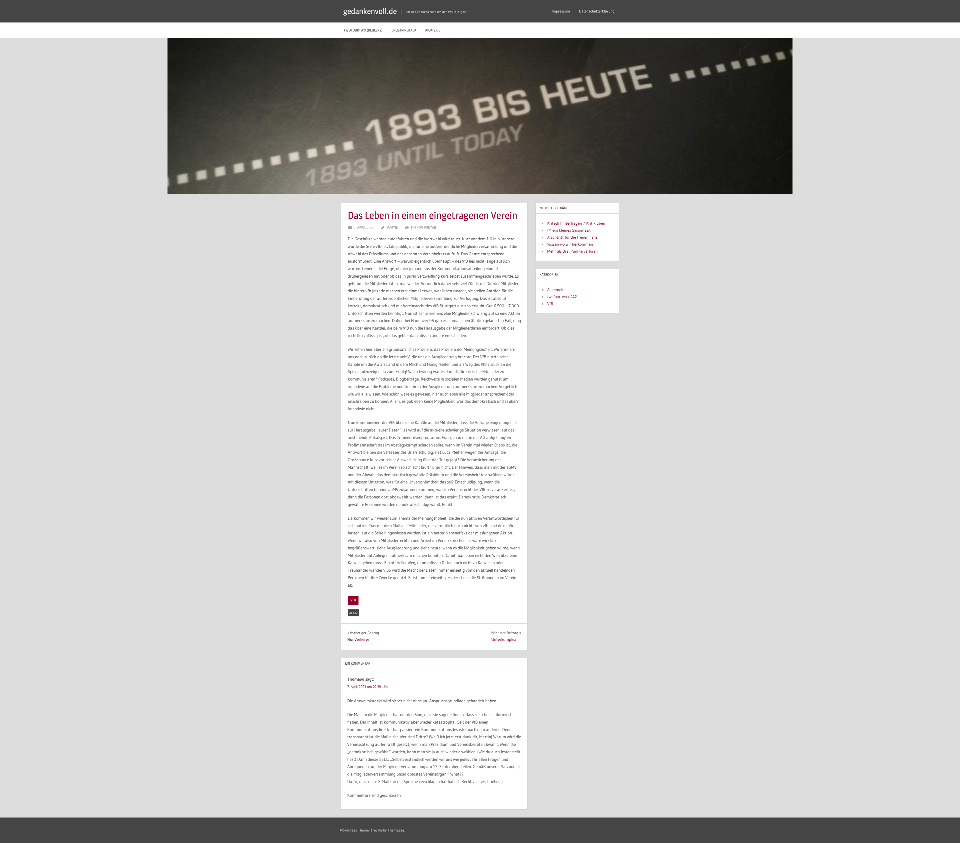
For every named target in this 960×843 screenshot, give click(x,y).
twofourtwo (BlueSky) (363, 30)
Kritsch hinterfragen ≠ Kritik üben (576, 223)
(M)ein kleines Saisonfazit (569, 230)
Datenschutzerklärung (596, 11)
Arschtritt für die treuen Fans (572, 237)
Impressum (561, 11)
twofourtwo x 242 (562, 296)
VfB (353, 600)
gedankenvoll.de (370, 11)
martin (392, 227)
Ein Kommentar (423, 227)
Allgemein (555, 289)
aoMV (353, 613)
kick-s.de (432, 30)
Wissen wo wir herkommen (570, 244)
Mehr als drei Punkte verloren (572, 251)
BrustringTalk (404, 30)
